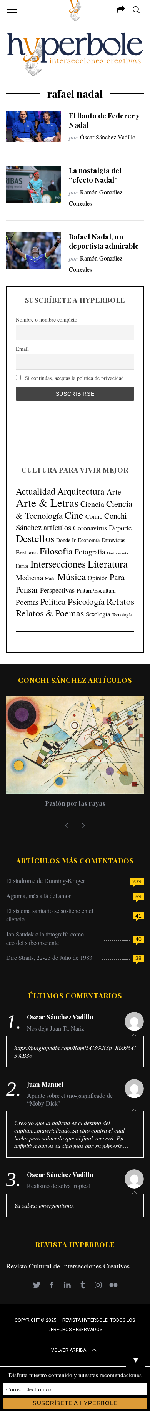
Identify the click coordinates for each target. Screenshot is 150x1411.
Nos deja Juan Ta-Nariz (55, 1028)
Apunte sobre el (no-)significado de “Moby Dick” (70, 1099)
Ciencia (92, 504)
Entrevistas (113, 540)
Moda (50, 578)
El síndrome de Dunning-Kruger (45, 880)
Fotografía (90, 551)
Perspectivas (57, 589)
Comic (93, 516)
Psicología (86, 601)
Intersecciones (58, 563)
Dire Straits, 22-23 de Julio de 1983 (49, 957)
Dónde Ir (66, 540)
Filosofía (56, 551)
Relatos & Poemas (50, 613)
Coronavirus (90, 527)
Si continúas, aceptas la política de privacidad (73, 378)
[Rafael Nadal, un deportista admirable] (34, 250)
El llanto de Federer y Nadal (104, 120)
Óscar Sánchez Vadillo (107, 137)
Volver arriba (68, 1350)
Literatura (108, 564)
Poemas (27, 602)
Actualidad (35, 491)
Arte (114, 491)
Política (53, 601)
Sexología (98, 613)
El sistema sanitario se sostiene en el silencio (49, 914)
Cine (74, 514)
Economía (89, 540)
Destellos (35, 538)
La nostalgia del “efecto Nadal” (95, 175)
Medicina (29, 577)
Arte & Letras (47, 502)
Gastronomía (117, 553)
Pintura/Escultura (96, 590)
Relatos (120, 601)
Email (22, 348)
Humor (22, 566)
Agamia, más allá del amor (38, 895)
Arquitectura (81, 491)
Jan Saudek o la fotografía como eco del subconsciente (45, 938)
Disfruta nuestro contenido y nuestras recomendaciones (75, 1375)
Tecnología (122, 614)
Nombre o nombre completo (46, 319)
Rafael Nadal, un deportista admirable (104, 241)
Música (71, 576)
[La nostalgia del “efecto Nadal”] (34, 184)
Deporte (120, 527)
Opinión (98, 578)
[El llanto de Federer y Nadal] (34, 126)
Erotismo (27, 552)
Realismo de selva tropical (58, 1186)
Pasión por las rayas (75, 803)
